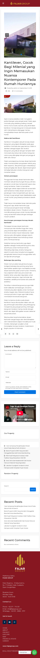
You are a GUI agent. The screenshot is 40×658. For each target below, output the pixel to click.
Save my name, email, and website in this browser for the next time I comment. (18, 387)
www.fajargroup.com (10, 646)
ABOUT (5, 630)
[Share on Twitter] (9, 333)
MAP (4, 637)
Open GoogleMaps (9, 587)
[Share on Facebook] (5, 333)
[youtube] (10, 622)
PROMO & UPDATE (9, 639)
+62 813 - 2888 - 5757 (18, 611)
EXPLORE (6, 634)
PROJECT (6, 632)
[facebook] (5, 622)
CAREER (6, 641)
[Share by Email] (17, 333)
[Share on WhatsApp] (13, 333)
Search (6, 486)
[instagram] (15, 622)
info (9, 91)
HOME (5, 628)
